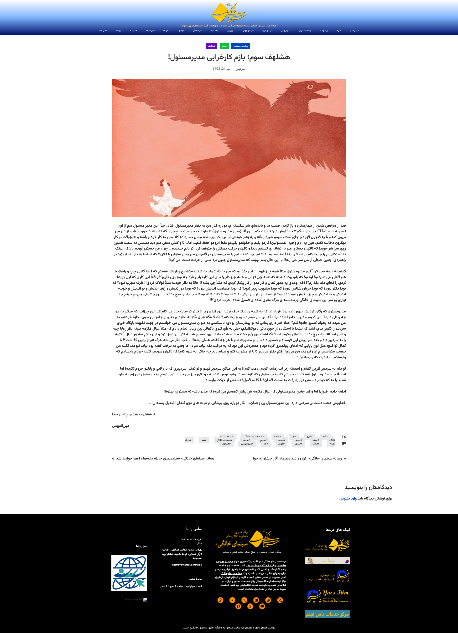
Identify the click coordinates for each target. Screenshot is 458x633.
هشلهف (211, 46)
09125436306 (189, 539)
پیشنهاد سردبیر (240, 46)
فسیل (298, 444)
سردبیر (280, 440)
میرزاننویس (246, 444)
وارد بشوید (348, 499)
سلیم (262, 440)
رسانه (277, 437)
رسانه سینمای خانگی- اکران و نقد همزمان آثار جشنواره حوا (297, 459)
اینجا (262, 589)
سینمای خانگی (224, 440)
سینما (245, 440)
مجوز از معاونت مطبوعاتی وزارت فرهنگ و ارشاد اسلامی (251, 564)
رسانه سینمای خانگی (231, 574)
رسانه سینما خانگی (253, 437)
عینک (315, 444)
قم (265, 444)
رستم (314, 440)
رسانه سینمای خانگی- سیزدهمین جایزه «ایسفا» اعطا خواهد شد (165, 459)
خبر (293, 437)
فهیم (280, 444)
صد (203, 440)
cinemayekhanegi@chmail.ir (187, 565)
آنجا (324, 437)
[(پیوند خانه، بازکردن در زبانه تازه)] (229, 13)
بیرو (309, 437)
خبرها (224, 46)
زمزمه (298, 440)
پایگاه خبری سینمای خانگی (206, 628)
